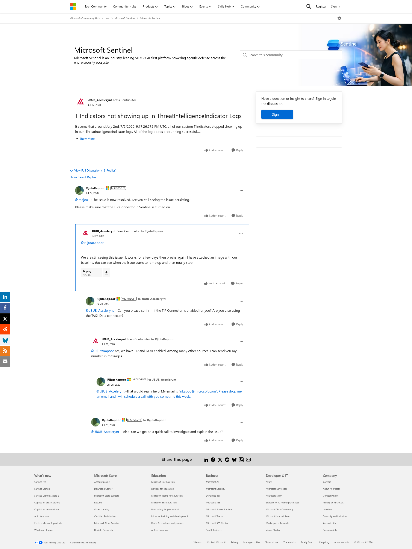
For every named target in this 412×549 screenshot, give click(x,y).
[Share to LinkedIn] (206, 459)
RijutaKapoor (95, 188)
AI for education (159, 530)
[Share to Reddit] (227, 459)
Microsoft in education (163, 481)
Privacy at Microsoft (333, 502)
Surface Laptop (42, 488)
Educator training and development (169, 516)
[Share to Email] (248, 459)
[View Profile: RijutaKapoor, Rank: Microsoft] (79, 190)
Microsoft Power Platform (219, 509)
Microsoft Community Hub (85, 18)
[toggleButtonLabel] (339, 18)
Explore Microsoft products (48, 523)
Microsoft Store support (106, 495)
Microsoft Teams (214, 516)
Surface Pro (40, 481)
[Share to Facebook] (213, 459)
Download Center (103, 488)
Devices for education (162, 488)
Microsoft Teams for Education (167, 495)
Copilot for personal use (46, 509)
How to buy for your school (165, 509)
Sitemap (197, 542)
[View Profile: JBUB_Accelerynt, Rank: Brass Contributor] (80, 102)
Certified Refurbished (105, 516)
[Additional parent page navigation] (107, 18)
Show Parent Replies (83, 177)
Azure (269, 481)
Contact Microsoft (216, 542)
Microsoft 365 (213, 502)
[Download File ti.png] (106, 272)
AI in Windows (41, 516)
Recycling (324, 542)
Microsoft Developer (276, 488)
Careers (327, 481)
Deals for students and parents (167, 523)
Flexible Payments (103, 530)
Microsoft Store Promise (106, 523)
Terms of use (271, 542)
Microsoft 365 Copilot (217, 523)
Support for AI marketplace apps (282, 502)
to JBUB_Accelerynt (151, 299)
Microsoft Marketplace (277, 516)
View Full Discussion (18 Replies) (95, 170)
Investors (327, 509)
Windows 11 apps (43, 530)
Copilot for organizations (47, 502)
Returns (98, 502)
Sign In (335, 6)
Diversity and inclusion (335, 516)
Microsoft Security (215, 488)
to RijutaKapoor (152, 231)
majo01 (84, 199)
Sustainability (330, 530)
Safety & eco (307, 542)
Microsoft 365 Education (164, 502)
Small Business (213, 530)
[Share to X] (220, 459)
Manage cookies (251, 542)
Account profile (102, 481)
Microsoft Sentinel (125, 18)
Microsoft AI (212, 481)
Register (321, 6)
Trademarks (289, 542)
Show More (87, 138)
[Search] (308, 6)
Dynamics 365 (213, 495)
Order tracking (101, 509)
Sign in (277, 114)
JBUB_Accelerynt (100, 100)
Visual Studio (273, 530)
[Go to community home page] (73, 6)
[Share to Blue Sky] (234, 459)
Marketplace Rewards (277, 523)
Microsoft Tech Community (279, 509)
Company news (331, 495)
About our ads (341, 542)
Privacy (234, 542)
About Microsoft (331, 488)
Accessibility (329, 523)
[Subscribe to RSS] (241, 459)
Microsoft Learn (274, 495)
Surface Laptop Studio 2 (46, 495)
